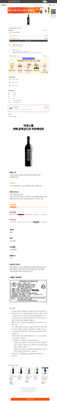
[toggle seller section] (48, 45)
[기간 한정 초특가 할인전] (28, 10)
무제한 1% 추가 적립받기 (28, 40)
